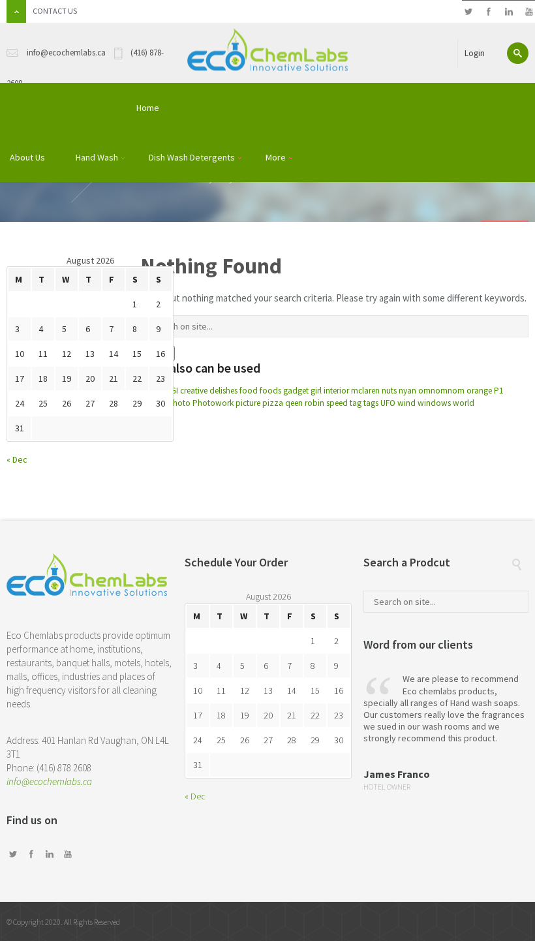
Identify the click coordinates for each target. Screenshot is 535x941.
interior (336, 390)
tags (370, 403)
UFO (387, 403)
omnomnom (441, 390)
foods (270, 390)
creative (193, 390)
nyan (407, 390)
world (463, 403)
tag (355, 403)
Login (475, 53)
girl (316, 390)
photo (179, 403)
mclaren (365, 390)
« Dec (17, 459)
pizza (272, 403)
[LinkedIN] (508, 12)
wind (406, 403)
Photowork (213, 403)
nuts (389, 390)
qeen (294, 403)
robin (314, 403)
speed (337, 403)
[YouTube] (529, 12)
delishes (223, 390)
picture (248, 403)
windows (434, 403)
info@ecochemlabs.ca (49, 781)
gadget (296, 390)
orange (479, 390)
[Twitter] (468, 12)
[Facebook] (488, 12)
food (248, 390)
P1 (499, 390)
